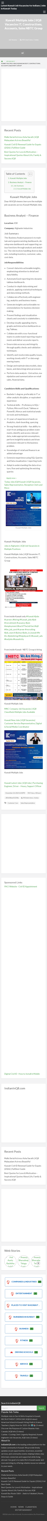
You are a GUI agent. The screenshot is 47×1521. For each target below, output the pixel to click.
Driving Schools (24, 1352)
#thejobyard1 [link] (24, 636)
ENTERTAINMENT (23, 1510)
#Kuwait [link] (30, 616)
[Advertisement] (23, 95)
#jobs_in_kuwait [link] (29, 632)
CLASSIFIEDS (31, 1507)
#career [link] (21, 629)
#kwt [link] (19, 626)
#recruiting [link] (30, 629)
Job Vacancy (13, 40)
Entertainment (24, 1293)
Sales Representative (28, 803)
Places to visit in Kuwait (24, 1305)
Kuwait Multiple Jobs (18, 178)
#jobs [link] (36, 616)
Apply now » (11, 478)
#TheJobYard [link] (28, 626)
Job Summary (19, 186)
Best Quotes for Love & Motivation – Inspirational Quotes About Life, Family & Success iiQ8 (22, 155)
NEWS (21, 1507)
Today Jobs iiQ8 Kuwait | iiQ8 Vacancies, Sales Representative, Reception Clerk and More (23, 485)
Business (24, 1328)
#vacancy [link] (21, 623)
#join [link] (28, 623)
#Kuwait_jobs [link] (26, 619)
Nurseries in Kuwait (24, 1317)
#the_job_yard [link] (10, 629)
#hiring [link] (16, 619)
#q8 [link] (37, 626)
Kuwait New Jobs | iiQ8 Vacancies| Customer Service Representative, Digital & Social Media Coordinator (23, 723)
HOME (13, 1507)
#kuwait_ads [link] (37, 636)
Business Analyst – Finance (20, 182)
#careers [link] (8, 619)
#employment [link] (10, 626)
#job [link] (34, 619)
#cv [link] (6, 636)
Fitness (24, 1340)
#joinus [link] (19, 632)
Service (24, 1364)
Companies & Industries (24, 1281)
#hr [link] (38, 632)
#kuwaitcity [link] (18, 639)
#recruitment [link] (10, 623)
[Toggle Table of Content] (29, 174)
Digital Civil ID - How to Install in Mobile (22, 1074)
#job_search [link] (9, 632)
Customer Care (13, 803)
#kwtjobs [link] (8, 639)
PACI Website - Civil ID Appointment (20, 886)
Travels (24, 1375)
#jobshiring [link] (13, 636)
